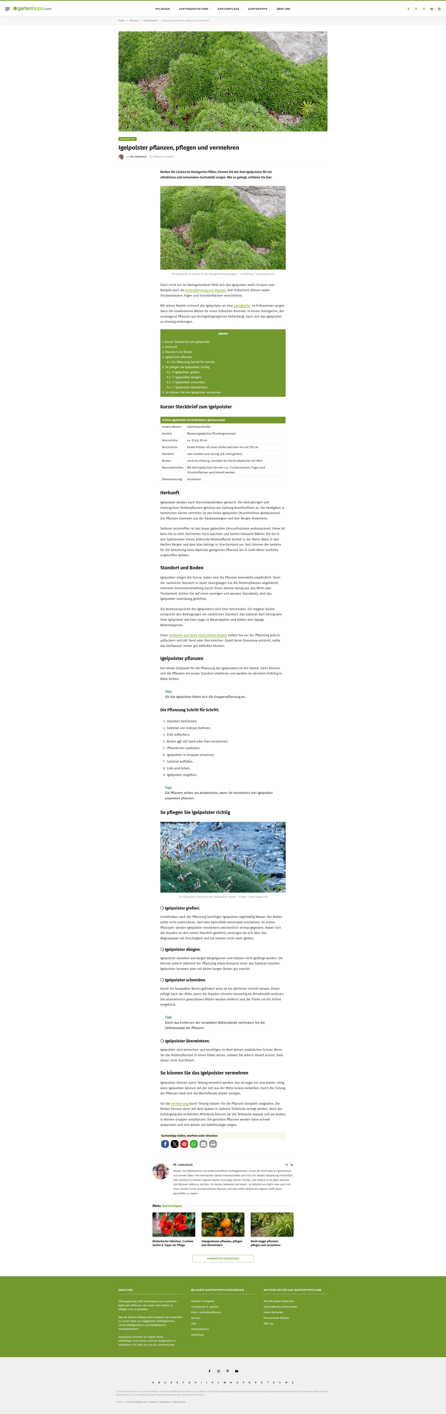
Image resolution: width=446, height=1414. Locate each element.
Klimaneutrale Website (276, 1318)
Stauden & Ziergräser (203, 1301)
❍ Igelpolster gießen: (183, 372)
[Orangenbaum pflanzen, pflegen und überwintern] (223, 1224)
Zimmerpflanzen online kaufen (280, 1306)
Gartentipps (257, 8)
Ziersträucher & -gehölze (205, 1306)
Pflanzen (163, 8)
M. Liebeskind (138, 156)
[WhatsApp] (126, 232)
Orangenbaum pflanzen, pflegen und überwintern (222, 1243)
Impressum (165, 1402)
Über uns (284, 8)
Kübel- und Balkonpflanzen (206, 1312)
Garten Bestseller (273, 1312)
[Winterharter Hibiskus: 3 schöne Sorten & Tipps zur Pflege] (173, 1224)
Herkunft (169, 347)
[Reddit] (126, 221)
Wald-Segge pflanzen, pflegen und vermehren (265, 1243)
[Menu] (7, 9)
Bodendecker (127, 139)
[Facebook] (126, 175)
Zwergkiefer (242, 306)
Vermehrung (179, 1104)
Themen (153, 1402)
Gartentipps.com (138, 1402)
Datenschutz (179, 1402)
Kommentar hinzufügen (223, 1258)
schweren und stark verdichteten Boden (198, 635)
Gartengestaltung (193, 8)
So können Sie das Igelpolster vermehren (191, 392)
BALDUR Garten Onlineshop (279, 1301)
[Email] (126, 209)
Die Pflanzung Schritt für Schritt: (191, 362)
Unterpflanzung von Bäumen (205, 290)
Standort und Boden (177, 352)
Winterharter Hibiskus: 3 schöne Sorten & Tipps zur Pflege (172, 1243)
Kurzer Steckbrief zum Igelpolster (186, 342)
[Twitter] (126, 186)
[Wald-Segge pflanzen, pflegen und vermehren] (272, 1224)
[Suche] (439, 9)
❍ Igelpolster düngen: (184, 377)
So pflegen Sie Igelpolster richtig (185, 367)
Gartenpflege (228, 8)
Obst (193, 1323)
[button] (165, 1144)
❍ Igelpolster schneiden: (186, 382)
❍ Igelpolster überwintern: (187, 387)
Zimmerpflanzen (200, 1329)
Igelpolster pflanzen (177, 357)
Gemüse (195, 1318)
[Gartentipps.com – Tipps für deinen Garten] (31, 9)
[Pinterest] (126, 198)
